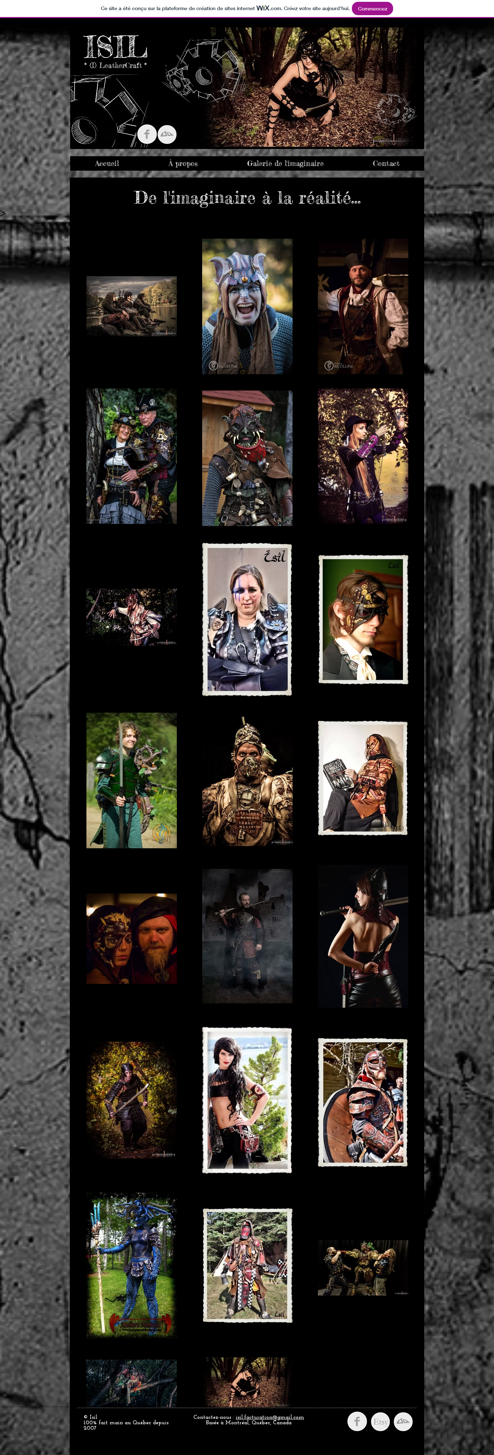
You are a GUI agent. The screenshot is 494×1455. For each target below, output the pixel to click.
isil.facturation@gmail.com (270, 1417)
